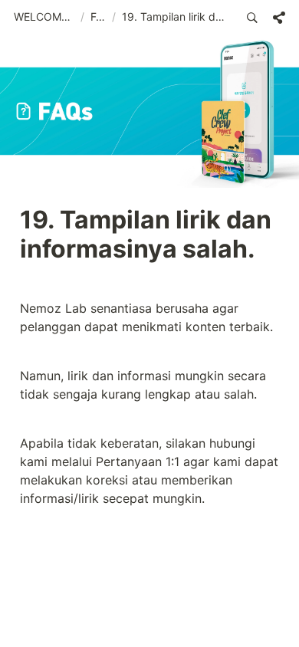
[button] (44, 17)
